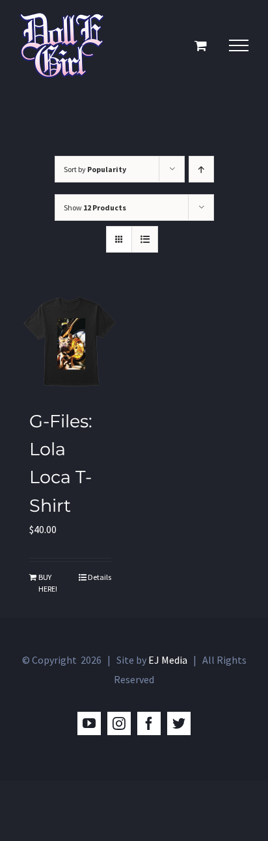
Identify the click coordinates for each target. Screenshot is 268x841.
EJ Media (167, 659)
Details (99, 577)
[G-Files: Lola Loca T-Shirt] (70, 343)
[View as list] (144, 239)
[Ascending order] (201, 169)
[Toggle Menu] (239, 45)
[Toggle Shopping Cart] (200, 45)
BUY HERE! (47, 583)
